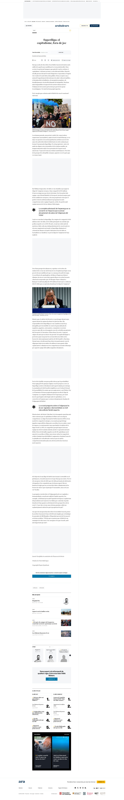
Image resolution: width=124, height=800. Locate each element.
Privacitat (27, 793)
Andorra (43, 21)
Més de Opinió (36, 594)
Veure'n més (66, 734)
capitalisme (41, 587)
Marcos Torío (37, 651)
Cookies (41, 793)
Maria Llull (51, 652)
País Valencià (38, 21)
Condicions (37, 793)
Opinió (34, 30)
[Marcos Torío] (37, 658)
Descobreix (37, 734)
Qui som (30, 788)
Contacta (50, 788)
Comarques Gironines (50, 21)
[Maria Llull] (50, 658)
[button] (70, 655)
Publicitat (40, 788)
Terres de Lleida (66, 21)
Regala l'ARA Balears (62, 788)
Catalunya (29, 21)
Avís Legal (32, 793)
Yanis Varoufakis (36, 52)
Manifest (21, 788)
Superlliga (35, 587)
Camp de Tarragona (58, 21)
